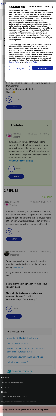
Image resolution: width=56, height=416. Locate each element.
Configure (19, 69)
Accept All (42, 68)
